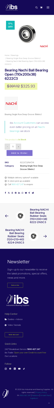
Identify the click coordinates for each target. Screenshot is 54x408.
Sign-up (12, 269)
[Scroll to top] (49, 403)
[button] (48, 7)
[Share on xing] (29, 192)
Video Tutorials (14, 325)
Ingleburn (34, 398)
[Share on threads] (12, 192)
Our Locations (11, 356)
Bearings (14, 55)
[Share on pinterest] (15, 192)
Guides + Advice (15, 319)
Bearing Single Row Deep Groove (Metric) (23, 58)
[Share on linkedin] (19, 192)
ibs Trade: (25, 352)
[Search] (35, 7)
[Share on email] (32, 192)
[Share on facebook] (5, 192)
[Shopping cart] (40, 7)
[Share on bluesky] (25, 192)
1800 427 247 (18, 184)
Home (7, 55)
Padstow (35, 395)
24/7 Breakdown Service (22, 349)
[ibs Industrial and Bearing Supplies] (12, 7)
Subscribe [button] (15, 285)
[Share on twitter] (8, 192)
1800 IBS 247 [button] (14, 334)
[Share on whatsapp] (22, 192)
